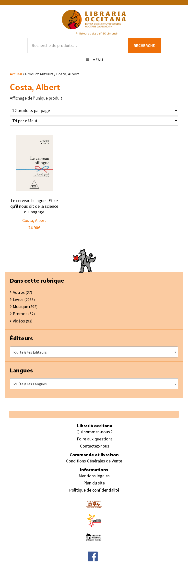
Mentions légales (94, 476)
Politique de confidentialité (94, 490)
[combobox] (94, 351)
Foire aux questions (95, 439)
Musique (20, 306)
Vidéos (19, 321)
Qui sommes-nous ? (95, 432)
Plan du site (94, 483)
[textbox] (94, 352)
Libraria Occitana (94, 19)
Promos (20, 313)
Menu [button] (98, 59)
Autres (19, 292)
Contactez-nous (94, 446)
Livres (18, 299)
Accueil (16, 74)
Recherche (144, 45)
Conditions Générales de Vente (94, 461)
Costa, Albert (34, 220)
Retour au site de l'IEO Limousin (98, 33)
